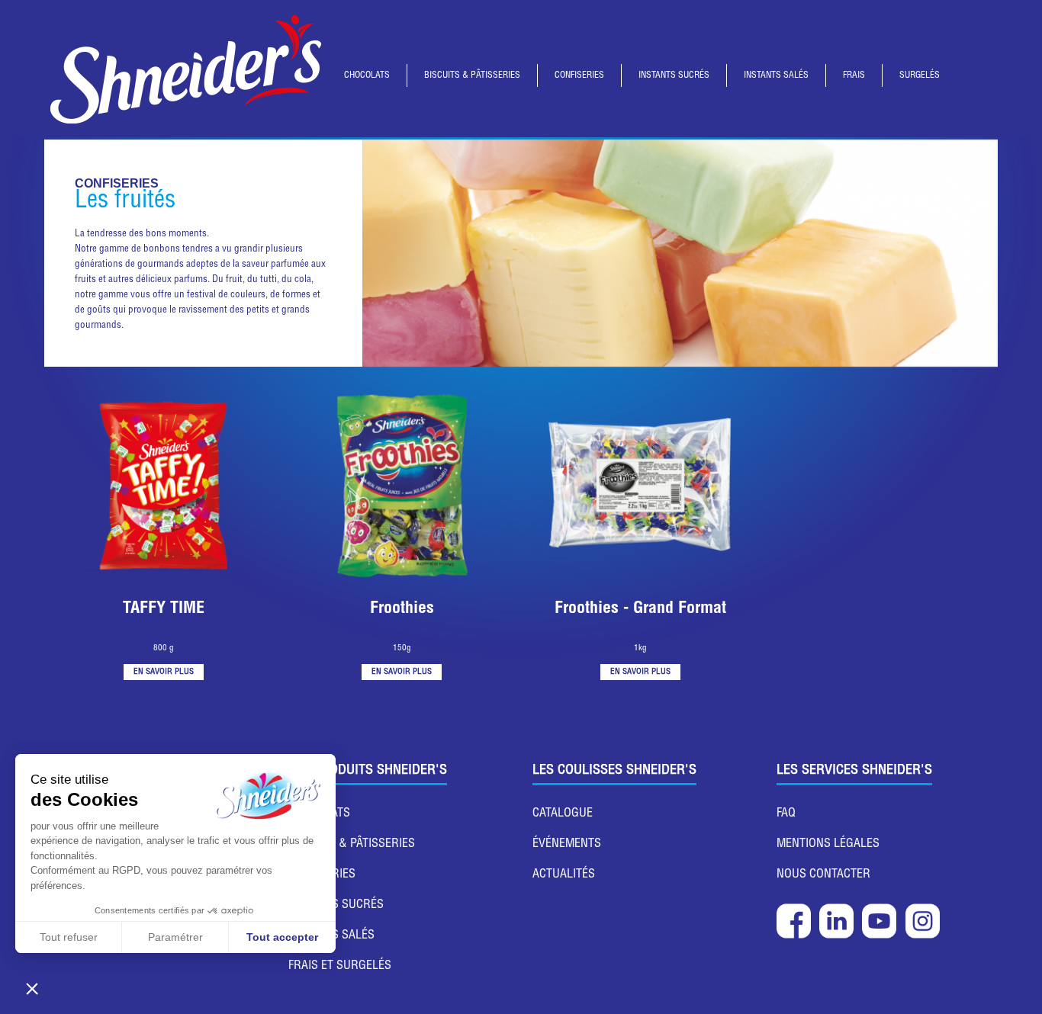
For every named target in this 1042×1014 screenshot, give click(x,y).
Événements (566, 845)
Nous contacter (823, 875)
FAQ (786, 814)
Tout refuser (69, 937)
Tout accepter (282, 937)
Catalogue (562, 814)
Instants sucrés (336, 906)
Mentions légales (828, 845)
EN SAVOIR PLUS (163, 672)
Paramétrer (175, 937)
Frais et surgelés (339, 967)
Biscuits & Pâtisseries (351, 845)
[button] (32, 988)
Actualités (563, 875)
